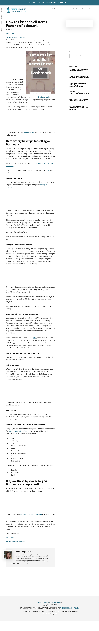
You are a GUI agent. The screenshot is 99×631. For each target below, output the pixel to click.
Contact (46, 602)
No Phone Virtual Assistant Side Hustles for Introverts (78, 69)
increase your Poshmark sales (31, 514)
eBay (47, 170)
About (39, 602)
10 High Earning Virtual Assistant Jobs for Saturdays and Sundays (79, 92)
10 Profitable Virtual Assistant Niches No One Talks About (78, 99)
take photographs (43, 97)
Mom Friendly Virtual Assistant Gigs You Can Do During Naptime (79, 77)
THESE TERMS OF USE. (69, 608)
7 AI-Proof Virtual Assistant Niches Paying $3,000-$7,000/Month (77, 84)
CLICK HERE (63, 3)
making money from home (19, 431)
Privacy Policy (55, 602)
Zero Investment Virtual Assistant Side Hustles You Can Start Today (78, 107)
